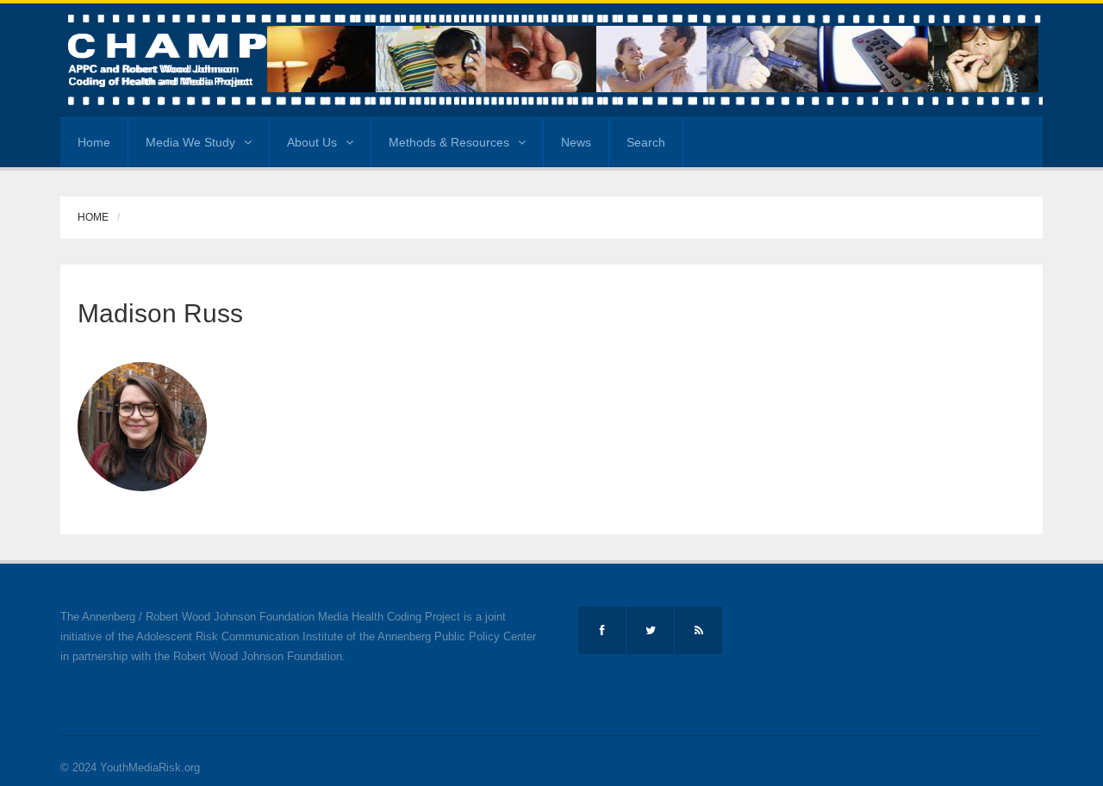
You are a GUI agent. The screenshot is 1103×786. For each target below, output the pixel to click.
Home (94, 142)
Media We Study (190, 142)
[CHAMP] (551, 59)
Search (645, 142)
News (576, 142)
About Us (312, 142)
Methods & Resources (449, 142)
